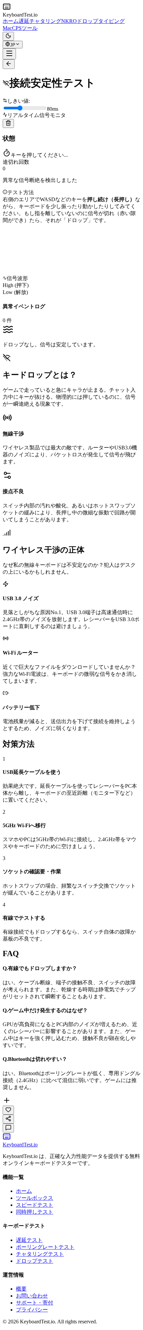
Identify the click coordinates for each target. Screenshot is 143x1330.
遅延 (24, 21)
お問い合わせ (32, 1296)
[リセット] (8, 123)
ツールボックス (34, 1198)
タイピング (111, 21)
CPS (17, 28)
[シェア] (8, 1119)
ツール (30, 28)
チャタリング (45, 21)
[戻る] (9, 64)
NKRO (69, 21)
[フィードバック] (8, 1128)
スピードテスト (34, 1205)
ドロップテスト (34, 1261)
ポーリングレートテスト (45, 1247)
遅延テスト (29, 1240)
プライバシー (32, 1309)
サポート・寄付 (34, 1302)
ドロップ (87, 21)
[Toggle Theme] (8, 36)
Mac (7, 28)
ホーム (11, 21)
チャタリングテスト (40, 1254)
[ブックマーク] (8, 1110)
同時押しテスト (34, 1212)
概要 (21, 1289)
